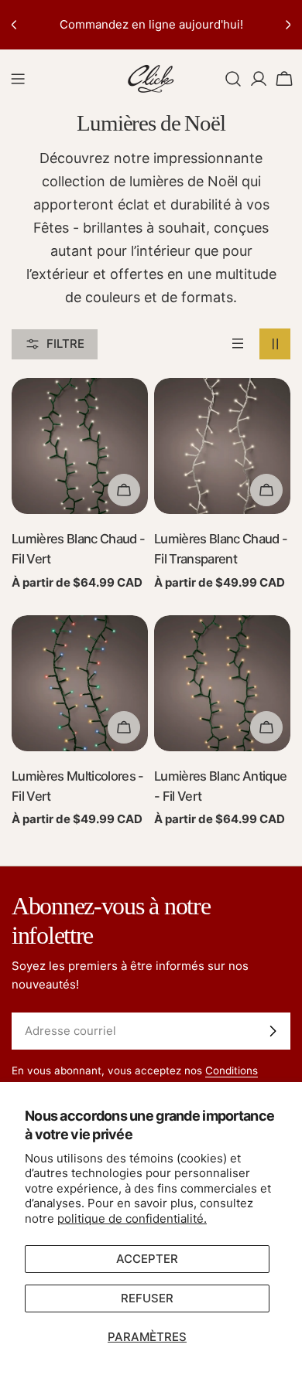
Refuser (147, 1298)
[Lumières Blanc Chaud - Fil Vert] (80, 446)
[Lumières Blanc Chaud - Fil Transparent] (222, 446)
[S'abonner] (272, 1031)
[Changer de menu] (17, 78)
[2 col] (274, 343)
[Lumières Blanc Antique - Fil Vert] (222, 683)
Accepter (147, 1258)
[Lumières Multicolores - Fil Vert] (80, 683)
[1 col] (237, 343)
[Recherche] (233, 78)
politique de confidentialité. (132, 1218)
